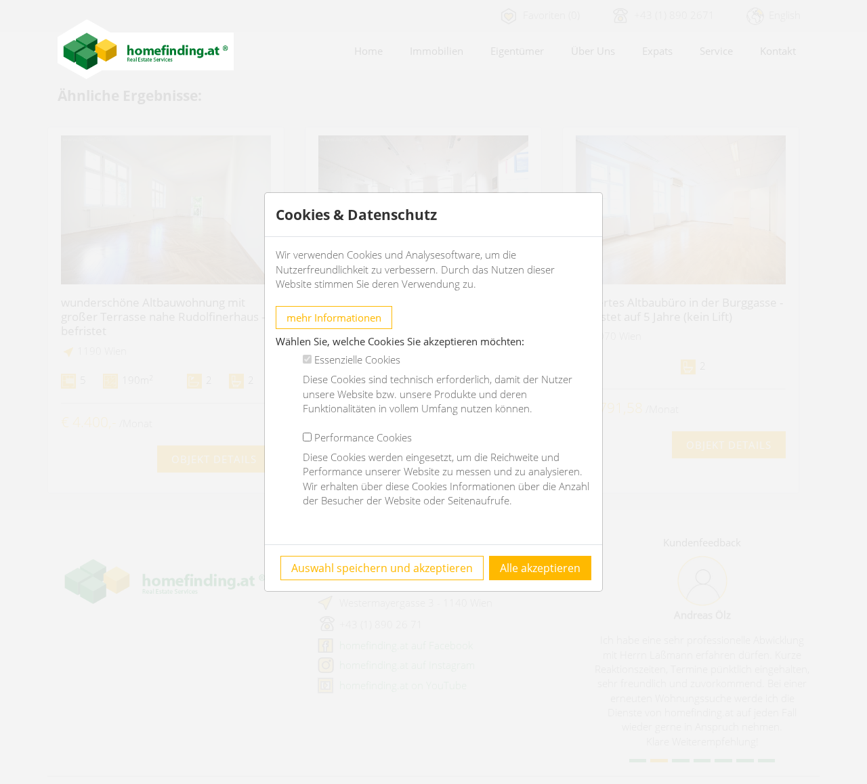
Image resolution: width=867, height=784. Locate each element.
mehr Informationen (334, 317)
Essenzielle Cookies (357, 359)
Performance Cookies (363, 437)
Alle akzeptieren (540, 568)
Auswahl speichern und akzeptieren (382, 568)
